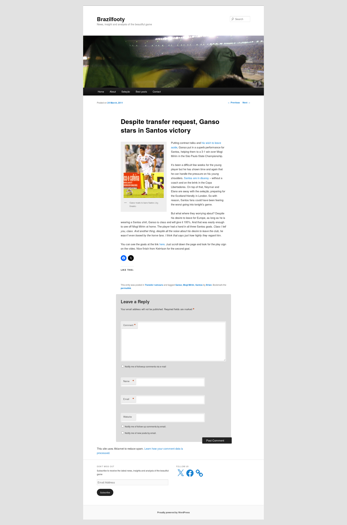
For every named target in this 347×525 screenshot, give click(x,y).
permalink (126, 288)
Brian (209, 284)
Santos (199, 284)
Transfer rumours (154, 284)
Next (246, 102)
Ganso (178, 284)
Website (127, 416)
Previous (234, 102)
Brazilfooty (111, 19)
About (113, 91)
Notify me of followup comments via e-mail (145, 366)
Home (101, 91)
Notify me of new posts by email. (140, 432)
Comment (129, 325)
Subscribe (105, 492)
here (162, 244)
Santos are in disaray (196, 178)
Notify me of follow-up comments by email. (145, 426)
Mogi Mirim (188, 284)
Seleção (125, 91)
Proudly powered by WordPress (173, 512)
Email (128, 399)
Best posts (141, 91)
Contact (157, 91)
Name (128, 381)
